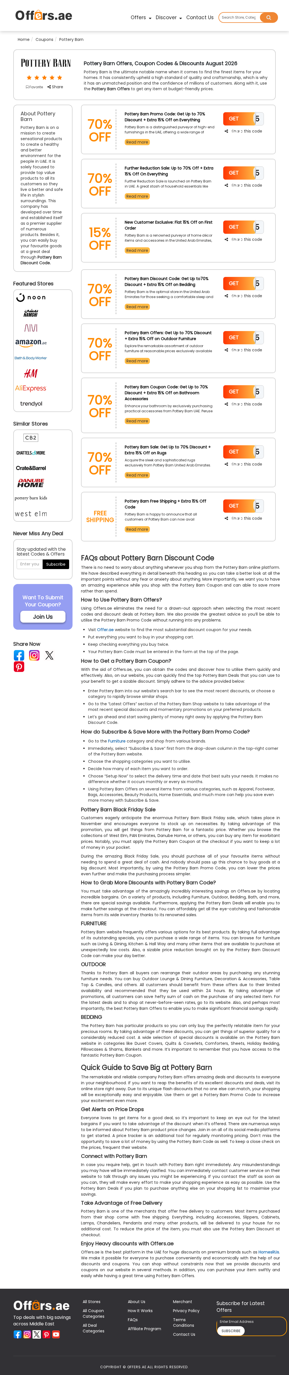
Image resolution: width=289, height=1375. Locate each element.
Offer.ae (105, 630)
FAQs (133, 1320)
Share (57, 87)
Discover (167, 17)
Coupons (44, 39)
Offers (139, 17)
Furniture (117, 741)
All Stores (91, 1302)
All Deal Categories (93, 1328)
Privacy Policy (186, 1311)
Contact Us (200, 17)
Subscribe (55, 564)
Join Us (43, 617)
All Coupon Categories (93, 1313)
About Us (136, 1302)
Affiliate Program (144, 1329)
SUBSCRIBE (231, 1330)
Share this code (246, 131)
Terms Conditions (183, 1322)
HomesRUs (269, 1252)
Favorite (36, 87)
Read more (137, 142)
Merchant (182, 1302)
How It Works (140, 1311)
